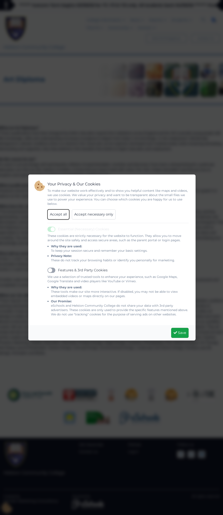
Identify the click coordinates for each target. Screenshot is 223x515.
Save (181, 333)
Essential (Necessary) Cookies (83, 229)
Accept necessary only (93, 214)
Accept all (58, 214)
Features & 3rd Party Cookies (83, 270)
